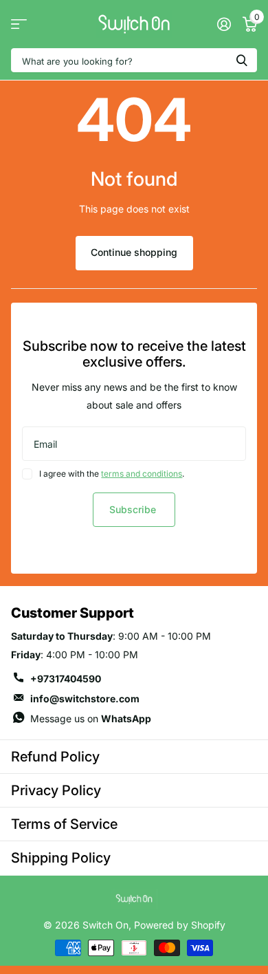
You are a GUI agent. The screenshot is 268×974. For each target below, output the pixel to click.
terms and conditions (141, 473)
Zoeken (242, 60)
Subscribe (134, 509)
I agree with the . (111, 473)
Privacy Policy (56, 790)
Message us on (90, 718)
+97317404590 (65, 678)
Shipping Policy (61, 857)
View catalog (19, 24)
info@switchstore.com (84, 698)
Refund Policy (55, 756)
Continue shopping (134, 252)
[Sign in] (223, 24)
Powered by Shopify (179, 925)
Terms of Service (64, 824)
